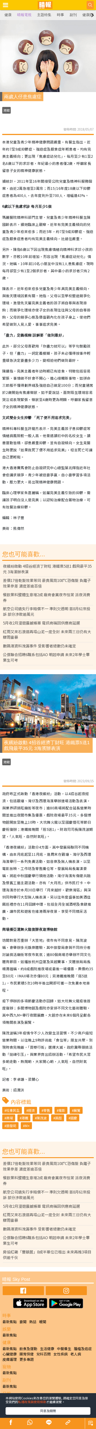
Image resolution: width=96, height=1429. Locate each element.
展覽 (77, 1110)
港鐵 (24, 1118)
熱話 (32, 1321)
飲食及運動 (28, 1348)
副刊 (73, 15)
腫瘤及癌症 (83, 1348)
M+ (27, 1125)
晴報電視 (24, 15)
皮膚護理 (9, 1359)
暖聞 (42, 1321)
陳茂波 (42, 1118)
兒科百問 (43, 1354)
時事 (60, 15)
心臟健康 (9, 1354)
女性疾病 (60, 1354)
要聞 (23, 1321)
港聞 (6, 110)
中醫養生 (64, 1348)
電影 (61, 1110)
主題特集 (44, 15)
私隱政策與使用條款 (32, 1402)
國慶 (73, 1118)
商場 (9, 1118)
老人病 (75, 1354)
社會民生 (13, 1110)
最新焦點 (9, 1321)
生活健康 (47, 1348)
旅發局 (11, 1125)
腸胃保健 (26, 1354)
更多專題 (26, 1359)
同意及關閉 (48, 1411)
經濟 (31, 1110)
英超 (58, 1118)
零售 (46, 1110)
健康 (8, 15)
